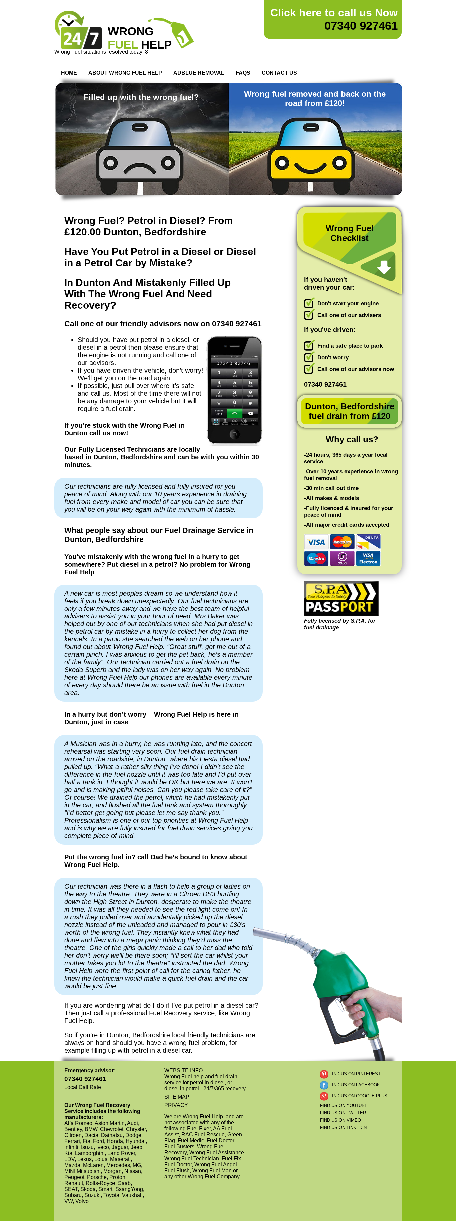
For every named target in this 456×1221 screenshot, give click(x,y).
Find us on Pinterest (354, 1073)
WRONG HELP (140, 38)
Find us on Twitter (343, 1112)
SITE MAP (176, 1097)
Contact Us (279, 73)
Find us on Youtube (344, 1105)
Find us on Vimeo (340, 1120)
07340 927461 (334, 19)
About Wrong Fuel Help (125, 73)
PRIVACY (176, 1105)
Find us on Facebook (354, 1084)
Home (69, 73)
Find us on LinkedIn (343, 1127)
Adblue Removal (198, 73)
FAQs (243, 73)
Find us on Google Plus (357, 1095)
